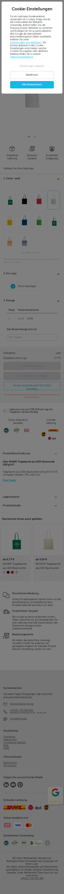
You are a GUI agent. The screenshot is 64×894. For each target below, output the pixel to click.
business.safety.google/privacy (26, 42)
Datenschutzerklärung (21, 57)
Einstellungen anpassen (32, 66)
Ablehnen (32, 75)
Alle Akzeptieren (32, 84)
